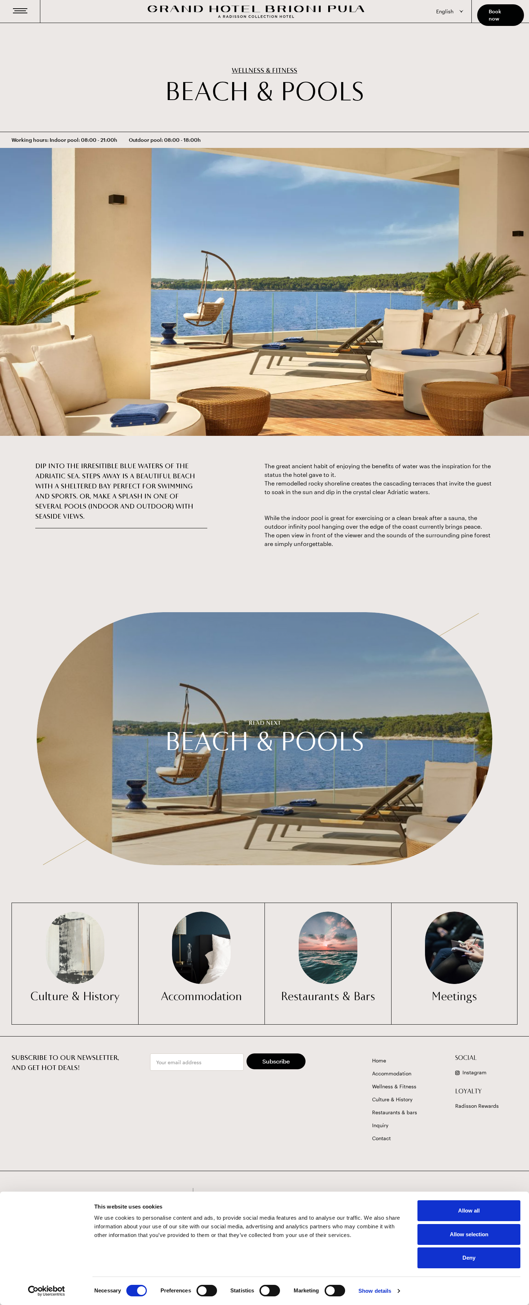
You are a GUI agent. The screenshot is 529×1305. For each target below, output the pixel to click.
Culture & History (392, 1099)
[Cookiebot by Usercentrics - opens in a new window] (46, 1291)
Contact (381, 1138)
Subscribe (276, 1061)
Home (379, 1060)
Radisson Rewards (477, 1106)
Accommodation (391, 1073)
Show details (374, 1291)
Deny (468, 1258)
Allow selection (469, 1234)
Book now (495, 15)
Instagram (474, 1072)
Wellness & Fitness (264, 71)
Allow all (469, 1210)
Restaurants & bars (394, 1112)
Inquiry (380, 1125)
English (444, 11)
